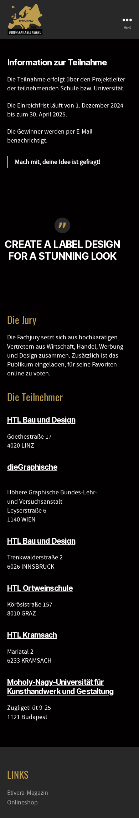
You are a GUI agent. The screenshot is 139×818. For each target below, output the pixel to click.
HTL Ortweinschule (40, 588)
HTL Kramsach (32, 634)
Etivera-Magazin (27, 793)
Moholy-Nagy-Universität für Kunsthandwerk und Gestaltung (60, 687)
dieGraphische (32, 467)
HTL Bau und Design (41, 419)
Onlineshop (22, 802)
